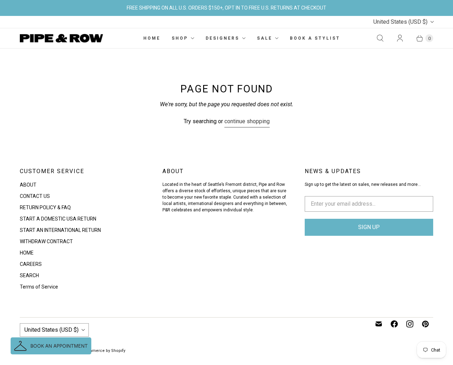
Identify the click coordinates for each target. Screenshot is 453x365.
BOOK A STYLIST (315, 38)
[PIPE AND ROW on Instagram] (410, 324)
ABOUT (28, 185)
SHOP (180, 38)
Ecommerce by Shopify (103, 350)
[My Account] (400, 38)
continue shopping (247, 121)
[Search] (380, 38)
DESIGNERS (222, 38)
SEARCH (29, 275)
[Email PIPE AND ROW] (378, 324)
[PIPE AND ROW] (61, 38)
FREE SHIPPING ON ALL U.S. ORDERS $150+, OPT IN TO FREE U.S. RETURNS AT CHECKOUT (226, 8)
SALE (264, 38)
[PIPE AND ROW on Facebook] (394, 324)
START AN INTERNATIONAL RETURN (60, 230)
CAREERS (31, 264)
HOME (151, 38)
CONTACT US (35, 196)
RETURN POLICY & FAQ (45, 207)
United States (400, 21)
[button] (51, 345)
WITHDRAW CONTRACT (46, 241)
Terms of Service (39, 287)
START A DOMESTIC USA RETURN (58, 219)
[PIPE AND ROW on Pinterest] (425, 324)
